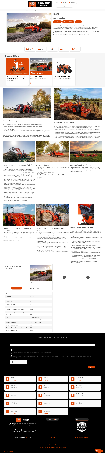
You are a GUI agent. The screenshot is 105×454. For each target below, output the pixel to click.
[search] (71, 6)
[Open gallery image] (29, 27)
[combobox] (64, 6)
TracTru (27, 437)
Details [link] (10, 83)
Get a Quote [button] (57, 21)
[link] (72, 3)
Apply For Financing (39, 10)
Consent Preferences (8, 451)
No (12, 350)
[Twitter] (51, 437)
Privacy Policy (77, 437)
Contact (78, 10)
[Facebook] (50, 437)
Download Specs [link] (16, 288)
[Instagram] (53, 437)
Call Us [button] (78, 21)
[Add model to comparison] (64, 277)
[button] (55, 3)
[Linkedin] (54, 437)
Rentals (48, 10)
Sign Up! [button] (91, 367)
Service (55, 10)
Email (13, 343)
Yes (13, 349)
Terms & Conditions (84, 437)
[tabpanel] (29, 28)
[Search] (87, 419)
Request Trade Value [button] (68, 21)
